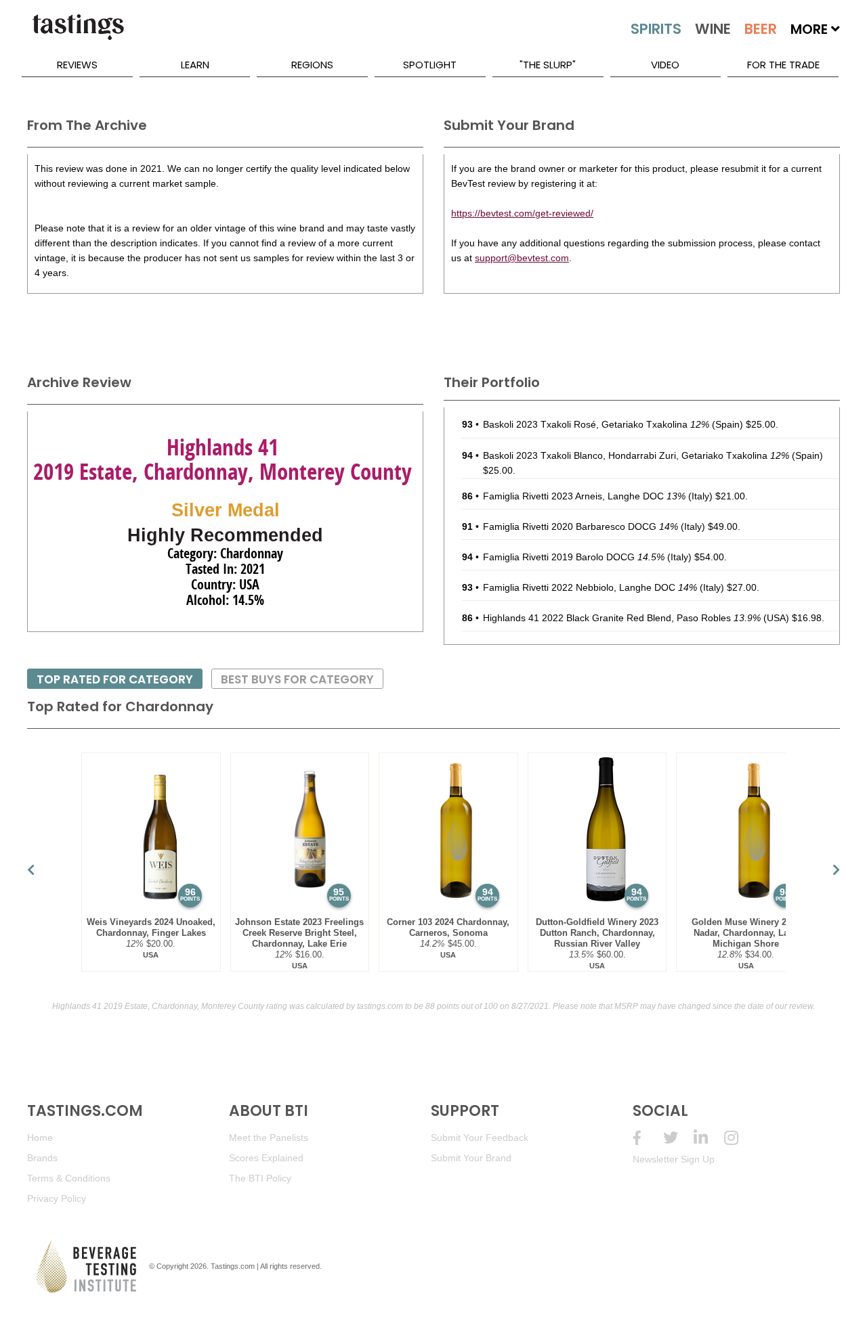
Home (40, 1137)
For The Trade (783, 65)
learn (195, 65)
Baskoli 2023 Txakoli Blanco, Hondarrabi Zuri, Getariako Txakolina (636, 455)
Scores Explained (266, 1157)
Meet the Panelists (268, 1137)
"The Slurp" (548, 65)
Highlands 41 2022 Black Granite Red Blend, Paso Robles (622, 617)
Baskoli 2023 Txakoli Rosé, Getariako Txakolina (596, 424)
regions (312, 65)
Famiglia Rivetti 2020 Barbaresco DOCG (580, 526)
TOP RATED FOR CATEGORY (115, 679)
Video (665, 65)
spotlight (430, 65)
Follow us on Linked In (709, 1138)
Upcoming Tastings (739, 1138)
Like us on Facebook (648, 1138)
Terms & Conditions (68, 1178)
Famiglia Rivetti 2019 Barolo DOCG (573, 557)
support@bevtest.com (522, 257)
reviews (77, 65)
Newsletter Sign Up (674, 1159)
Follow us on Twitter (678, 1138)
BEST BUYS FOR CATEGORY (297, 679)
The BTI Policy (260, 1178)
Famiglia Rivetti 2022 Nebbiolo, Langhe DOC (590, 587)
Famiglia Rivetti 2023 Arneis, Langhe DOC (584, 496)
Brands (42, 1157)
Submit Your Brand (471, 1157)
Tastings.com (233, 1266)
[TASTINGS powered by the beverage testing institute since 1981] (78, 34)
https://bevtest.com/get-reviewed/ (522, 213)
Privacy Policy (56, 1198)
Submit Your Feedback (479, 1137)
